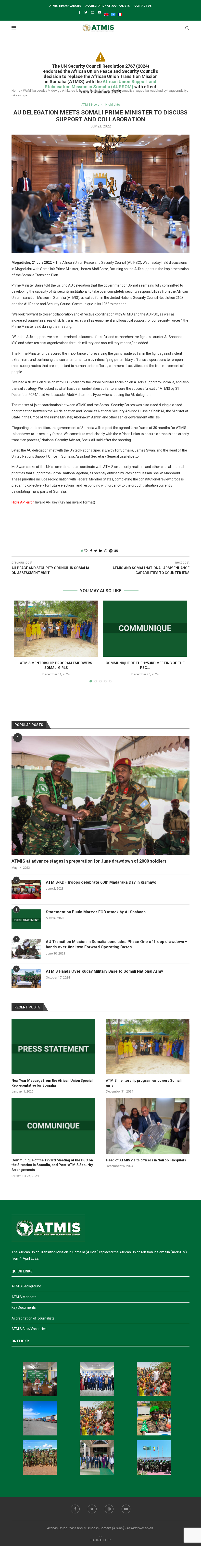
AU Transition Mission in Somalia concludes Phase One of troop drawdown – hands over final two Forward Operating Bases (117, 944)
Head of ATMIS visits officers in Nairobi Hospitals (146, 1160)
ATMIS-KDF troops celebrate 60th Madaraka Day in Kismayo (101, 882)
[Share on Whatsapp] (105, 551)
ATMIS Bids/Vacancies (65, 5)
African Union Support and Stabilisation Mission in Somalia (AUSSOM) (100, 84)
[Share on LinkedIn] (100, 551)
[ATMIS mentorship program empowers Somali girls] (56, 629)
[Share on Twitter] (95, 551)
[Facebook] (79, 12)
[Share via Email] (116, 551)
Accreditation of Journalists (108, 5)
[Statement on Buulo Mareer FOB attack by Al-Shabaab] (26, 919)
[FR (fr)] (118, 13)
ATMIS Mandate (24, 1297)
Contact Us (143, 5)
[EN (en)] (105, 13)
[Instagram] (92, 12)
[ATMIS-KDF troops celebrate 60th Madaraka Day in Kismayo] (26, 889)
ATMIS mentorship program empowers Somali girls (144, 1083)
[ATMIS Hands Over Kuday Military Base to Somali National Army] (26, 978)
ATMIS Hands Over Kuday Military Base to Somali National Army (104, 971)
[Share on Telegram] (111, 551)
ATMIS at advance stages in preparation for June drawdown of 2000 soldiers (89, 861)
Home (16, 90)
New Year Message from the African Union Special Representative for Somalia (52, 1083)
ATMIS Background (26, 1286)
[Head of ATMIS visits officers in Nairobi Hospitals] (147, 1126)
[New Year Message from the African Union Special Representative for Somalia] (53, 1046)
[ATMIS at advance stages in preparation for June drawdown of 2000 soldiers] (100, 795)
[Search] (187, 28)
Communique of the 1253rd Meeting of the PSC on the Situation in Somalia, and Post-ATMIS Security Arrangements (52, 1165)
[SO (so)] (112, 13)
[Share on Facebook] (91, 551)
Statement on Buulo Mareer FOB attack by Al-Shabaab (96, 912)
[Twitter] (85, 12)
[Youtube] (99, 12)
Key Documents (24, 1307)
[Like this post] (86, 551)
